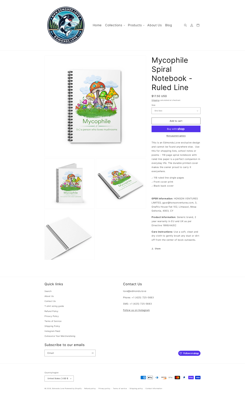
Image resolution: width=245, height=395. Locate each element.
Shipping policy (136, 388)
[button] (114, 25)
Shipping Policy (52, 326)
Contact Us (50, 301)
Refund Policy (51, 311)
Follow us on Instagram (136, 310)
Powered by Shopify (73, 388)
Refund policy (90, 388)
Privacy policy (104, 388)
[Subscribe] (92, 353)
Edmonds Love (58, 388)
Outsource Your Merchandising (60, 336)
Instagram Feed (52, 331)
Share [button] (158, 248)
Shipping (155, 100)
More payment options (176, 136)
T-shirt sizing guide (54, 306)
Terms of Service (53, 321)
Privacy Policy (52, 316)
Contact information (153, 388)
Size (154, 105)
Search (48, 291)
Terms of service (120, 388)
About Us (49, 296)
